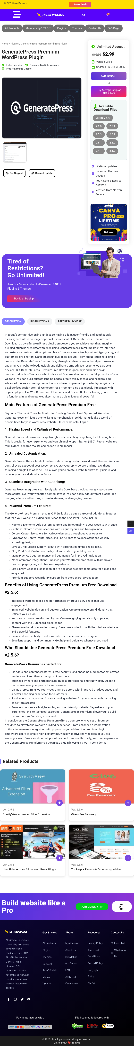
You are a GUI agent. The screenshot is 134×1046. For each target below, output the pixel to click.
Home (5, 43)
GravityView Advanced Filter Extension (26, 814)
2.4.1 (99, 150)
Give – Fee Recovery (83, 814)
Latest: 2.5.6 (103, 117)
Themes (77, 28)
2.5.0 (112, 141)
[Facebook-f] (9, 999)
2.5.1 (99, 141)
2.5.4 (112, 125)
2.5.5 (99, 125)
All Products (12, 28)
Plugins (61, 28)
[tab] (13, 321)
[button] (83, 15)
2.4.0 (112, 150)
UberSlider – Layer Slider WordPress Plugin (29, 869)
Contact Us (94, 28)
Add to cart (109, 75)
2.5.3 (99, 133)
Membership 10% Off (38, 28)
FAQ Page (113, 28)
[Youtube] (29, 999)
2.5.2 (112, 133)
